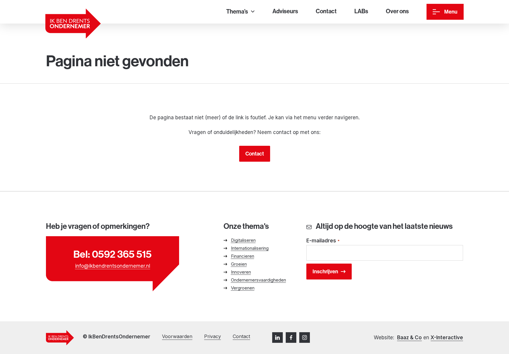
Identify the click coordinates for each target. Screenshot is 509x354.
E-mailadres (323, 241)
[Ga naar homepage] (73, 24)
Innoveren (241, 272)
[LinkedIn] (277, 337)
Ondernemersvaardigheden (258, 280)
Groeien (239, 264)
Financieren (242, 256)
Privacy (212, 336)
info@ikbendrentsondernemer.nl (112, 266)
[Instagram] (304, 337)
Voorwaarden (177, 336)
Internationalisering (250, 248)
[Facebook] (291, 337)
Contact (254, 153)
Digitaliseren (243, 240)
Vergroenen (242, 288)
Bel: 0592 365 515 (112, 254)
